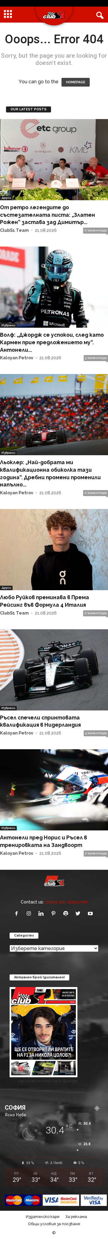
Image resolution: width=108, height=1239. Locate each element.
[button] (98, 14)
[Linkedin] (42, 913)
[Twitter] (79, 913)
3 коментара (96, 358)
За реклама (76, 1216)
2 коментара (96, 853)
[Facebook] (18, 913)
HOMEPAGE (75, 82)
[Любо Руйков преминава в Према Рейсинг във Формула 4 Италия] (54, 549)
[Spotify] (67, 913)
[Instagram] (30, 913)
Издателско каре (42, 1216)
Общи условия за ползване (54, 1224)
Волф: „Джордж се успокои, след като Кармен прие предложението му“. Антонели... (52, 342)
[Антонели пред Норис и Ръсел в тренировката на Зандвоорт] (54, 789)
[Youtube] (91, 913)
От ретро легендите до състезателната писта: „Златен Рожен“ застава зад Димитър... (47, 214)
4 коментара (96, 733)
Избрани (8, 325)
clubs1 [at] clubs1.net (66, 901)
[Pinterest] (55, 913)
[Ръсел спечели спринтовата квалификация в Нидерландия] (54, 669)
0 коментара (95, 230)
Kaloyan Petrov (16, 357)
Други (6, 197)
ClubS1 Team (14, 230)
